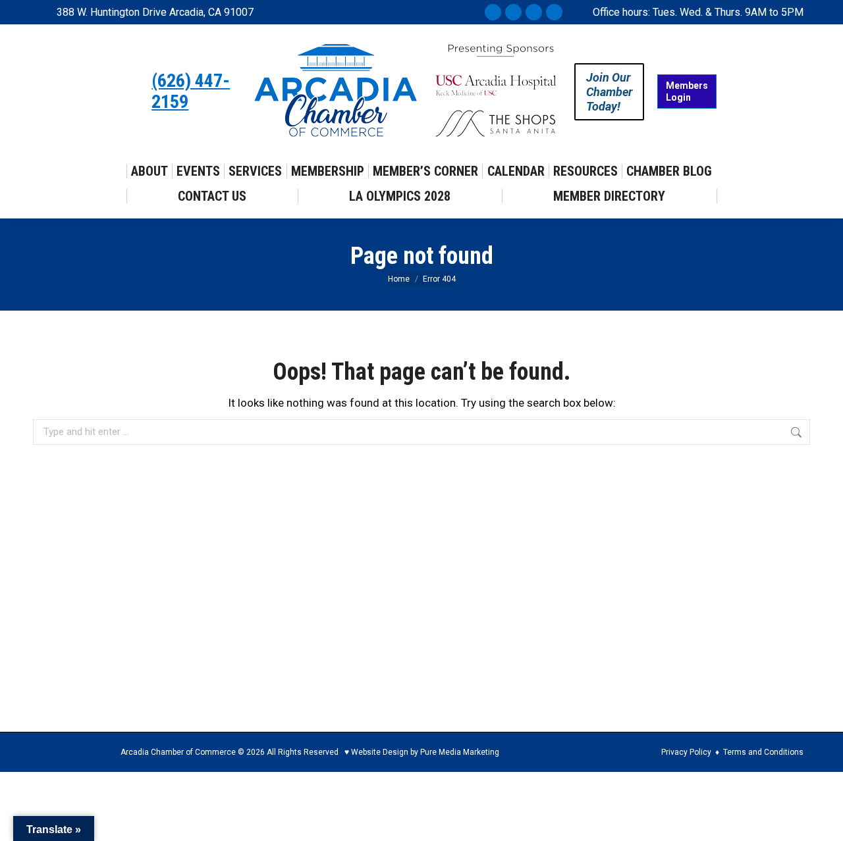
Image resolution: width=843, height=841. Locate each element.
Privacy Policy (686, 752)
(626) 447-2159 (190, 91)
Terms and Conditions (763, 752)
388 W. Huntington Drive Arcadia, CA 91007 (155, 12)
